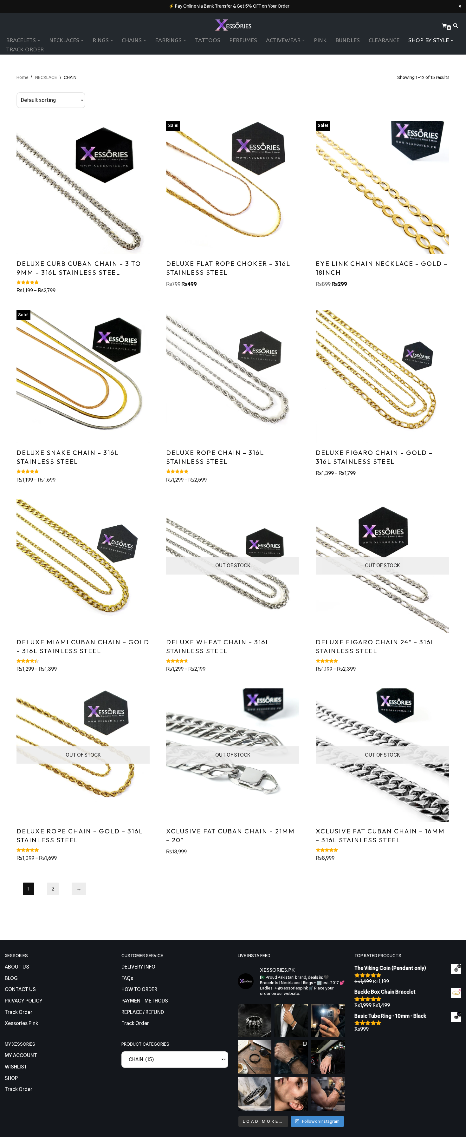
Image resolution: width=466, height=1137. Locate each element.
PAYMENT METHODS (144, 1001)
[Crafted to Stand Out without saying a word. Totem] (254, 1094)
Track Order (25, 49)
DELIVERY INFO (138, 967)
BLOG (11, 978)
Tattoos (207, 40)
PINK (320, 40)
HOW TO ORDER (139, 989)
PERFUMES (243, 40)
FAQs (127, 978)
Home (22, 77)
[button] (38, 40)
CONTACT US (20, 989)
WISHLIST (16, 1067)
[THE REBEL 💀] (254, 1020)
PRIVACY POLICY (23, 1001)
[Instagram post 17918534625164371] (254, 1057)
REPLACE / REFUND (142, 1012)
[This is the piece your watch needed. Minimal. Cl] (328, 1057)
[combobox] (175, 1059)
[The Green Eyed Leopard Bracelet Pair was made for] (291, 1057)
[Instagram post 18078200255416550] (328, 1020)
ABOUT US (17, 967)
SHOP (11, 1078)
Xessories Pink (21, 1023)
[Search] (455, 25)
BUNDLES (347, 40)
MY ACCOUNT (21, 1055)
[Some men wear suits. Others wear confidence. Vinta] (291, 1020)
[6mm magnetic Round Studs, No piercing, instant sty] (291, 1094)
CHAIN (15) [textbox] (175, 1059)
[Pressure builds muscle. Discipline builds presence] (328, 1094)
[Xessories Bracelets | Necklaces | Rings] (233, 25)
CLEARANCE (384, 40)
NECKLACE (46, 77)
